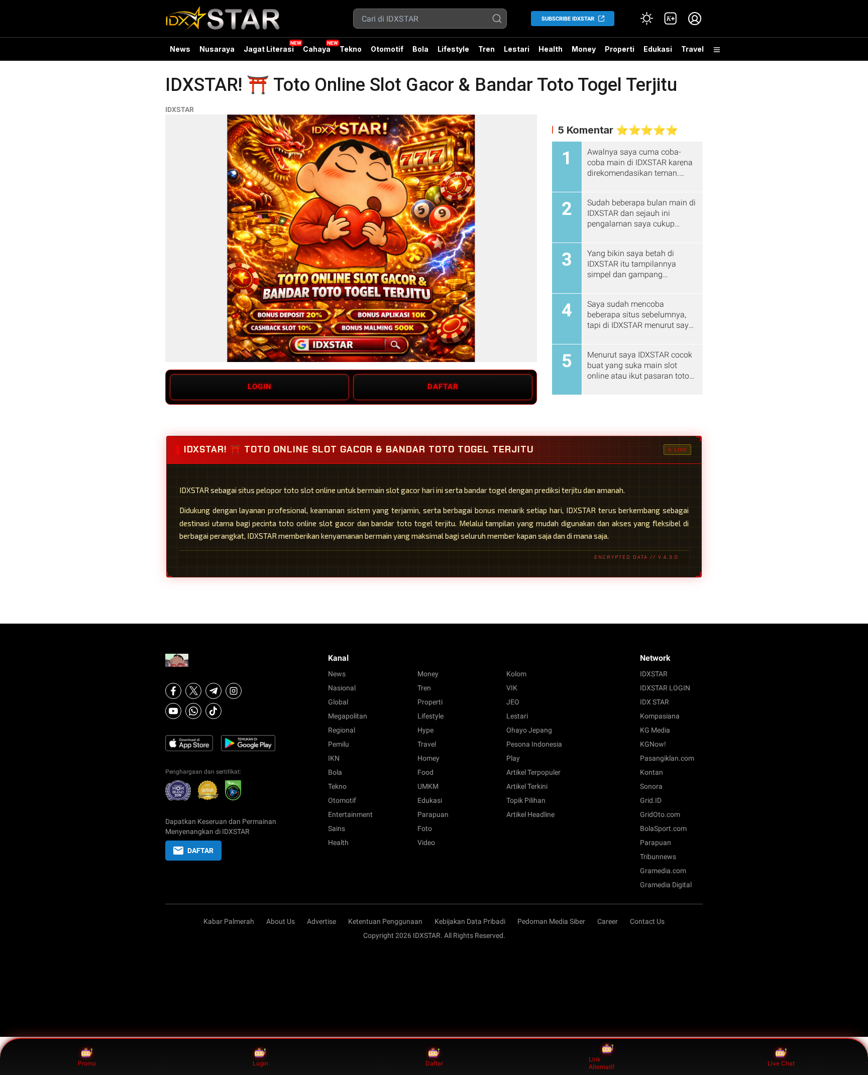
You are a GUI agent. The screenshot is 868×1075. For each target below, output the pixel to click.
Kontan (651, 772)
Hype (425, 730)
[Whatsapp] (193, 711)
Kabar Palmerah (228, 921)
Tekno (351, 49)
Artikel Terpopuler (533, 772)
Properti (619, 49)
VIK (511, 688)
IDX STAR (654, 702)
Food (425, 772)
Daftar (434, 1063)
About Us (280, 921)
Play (513, 758)
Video (426, 843)
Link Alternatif (601, 1063)
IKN (334, 758)
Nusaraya (217, 49)
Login (260, 1063)
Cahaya (317, 49)
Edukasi (657, 49)
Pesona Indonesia (534, 744)
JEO (512, 702)
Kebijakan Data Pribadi (470, 921)
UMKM (428, 786)
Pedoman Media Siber (551, 921)
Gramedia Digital (666, 885)
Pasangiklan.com (667, 758)
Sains (336, 828)
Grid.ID (651, 800)
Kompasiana (660, 716)
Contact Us (647, 921)
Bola (420, 49)
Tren (486, 49)
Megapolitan (347, 716)
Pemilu (338, 744)
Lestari (516, 53)
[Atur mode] (646, 19)
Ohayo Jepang (529, 730)
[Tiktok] (213, 711)
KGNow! (653, 744)
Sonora (651, 786)
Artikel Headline (530, 814)
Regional (341, 730)
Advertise (321, 921)
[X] (193, 691)
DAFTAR (443, 386)
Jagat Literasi (269, 49)
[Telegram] (213, 691)
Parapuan (433, 814)
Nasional (342, 688)
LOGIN (260, 386)
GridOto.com (660, 814)
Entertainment (350, 814)
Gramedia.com (663, 871)
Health (550, 49)
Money (584, 49)
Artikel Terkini (527, 786)
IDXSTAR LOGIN (665, 688)
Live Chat (781, 1063)
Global (338, 702)
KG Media (655, 730)
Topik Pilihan (526, 800)
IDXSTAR (179, 109)
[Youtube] (173, 711)
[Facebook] (173, 691)
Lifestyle (453, 49)
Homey (428, 758)
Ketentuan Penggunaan (385, 921)
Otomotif (387, 49)
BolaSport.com (663, 828)
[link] (671, 19)
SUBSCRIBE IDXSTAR (567, 19)
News (180, 49)
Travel (692, 49)
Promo (87, 1063)
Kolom (516, 674)
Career (607, 921)
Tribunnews (658, 857)
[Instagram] (234, 691)
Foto (424, 828)
